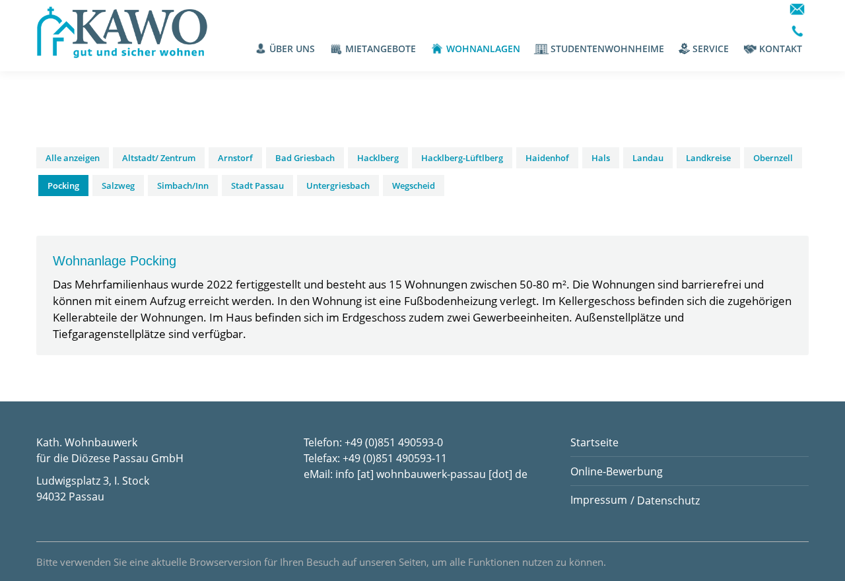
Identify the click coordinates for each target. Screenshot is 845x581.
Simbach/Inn (183, 185)
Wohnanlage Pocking (114, 261)
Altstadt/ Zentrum (158, 158)
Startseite (594, 442)
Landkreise (708, 158)
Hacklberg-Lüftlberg (462, 158)
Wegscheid (413, 185)
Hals (601, 158)
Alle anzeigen (73, 158)
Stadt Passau (257, 185)
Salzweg (118, 185)
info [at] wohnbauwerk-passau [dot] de (431, 474)
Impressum (598, 500)
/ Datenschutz (665, 500)
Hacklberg (378, 158)
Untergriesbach (338, 185)
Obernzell (773, 158)
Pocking (63, 185)
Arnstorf (235, 158)
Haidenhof (547, 158)
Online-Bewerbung (616, 471)
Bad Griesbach (305, 158)
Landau (647, 158)
